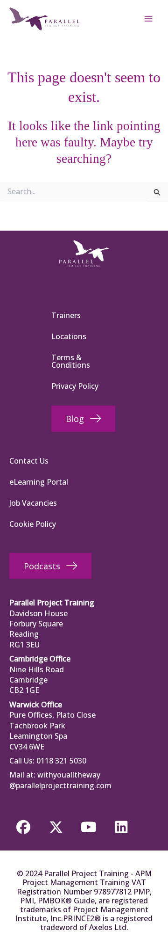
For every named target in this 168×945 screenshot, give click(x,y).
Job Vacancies (33, 503)
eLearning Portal (38, 482)
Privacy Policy (74, 386)
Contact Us (29, 461)
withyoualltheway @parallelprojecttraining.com (60, 780)
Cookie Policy (32, 524)
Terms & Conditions (70, 361)
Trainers (66, 315)
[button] (23, 827)
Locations (68, 336)
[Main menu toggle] (148, 18)
